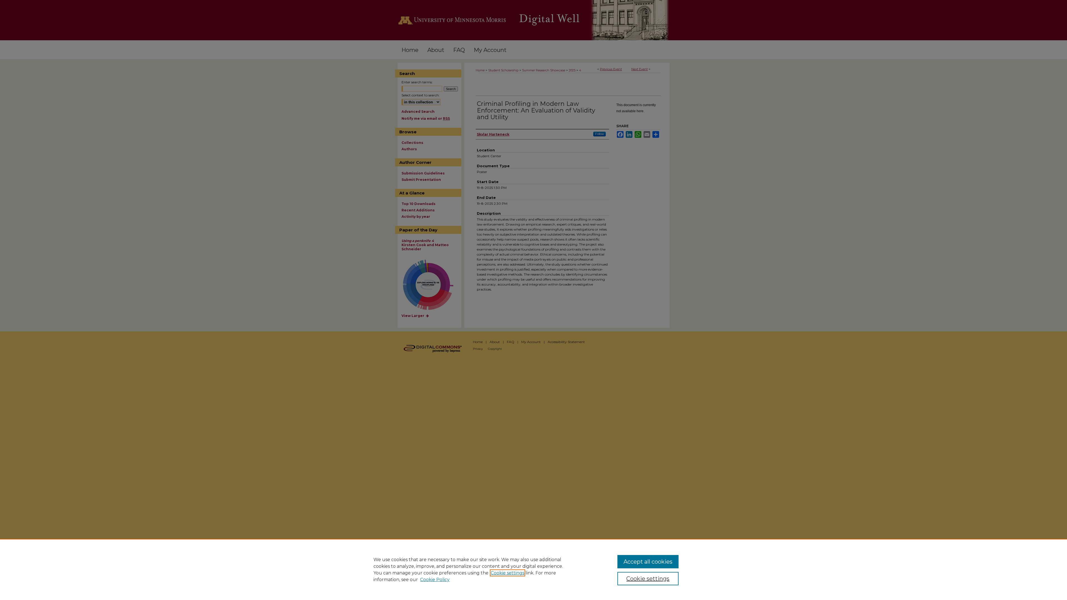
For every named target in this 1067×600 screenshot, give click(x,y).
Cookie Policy (435, 579)
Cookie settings (507, 573)
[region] (533, 569)
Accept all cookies (648, 561)
